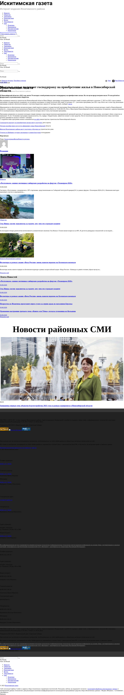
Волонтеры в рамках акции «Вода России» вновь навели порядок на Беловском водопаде (38, 262)
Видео (6, 20)
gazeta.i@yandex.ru (6, 500)
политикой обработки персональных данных (102, 689)
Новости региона (7, 80)
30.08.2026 (3, 285)
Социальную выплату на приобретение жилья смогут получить (21, 122)
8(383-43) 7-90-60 (5, 464)
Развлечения (12, 30)
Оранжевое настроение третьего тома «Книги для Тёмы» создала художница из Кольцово (38, 311)
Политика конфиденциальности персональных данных (18, 448)
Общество (7, 15)
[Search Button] (19, 71)
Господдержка (9, 139)
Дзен (109, 80)
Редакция (4, 151)
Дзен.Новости (8, 22)
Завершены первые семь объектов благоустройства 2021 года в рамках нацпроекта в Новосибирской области (46, 406)
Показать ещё (4, 273)
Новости (7, 13)
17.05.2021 (3, 82)
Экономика (7, 16)
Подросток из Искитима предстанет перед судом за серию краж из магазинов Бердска (36, 304)
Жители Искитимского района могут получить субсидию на (20, 129)
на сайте (37, 119)
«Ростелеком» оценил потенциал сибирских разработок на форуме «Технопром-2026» (36, 183)
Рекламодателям (13, 29)
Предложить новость (8, 34)
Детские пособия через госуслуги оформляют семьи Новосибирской (22, 126)
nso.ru (70, 104)
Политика (11, 25)
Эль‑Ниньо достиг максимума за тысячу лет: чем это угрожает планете (30, 224)
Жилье (16, 139)
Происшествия (9, 18)
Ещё (5, 23)
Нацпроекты (12, 27)
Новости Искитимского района (10, 258)
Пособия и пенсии (20, 80)
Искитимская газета (11, 685)
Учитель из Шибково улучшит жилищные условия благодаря (20, 132)
